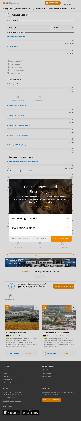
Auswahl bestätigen (19, 239)
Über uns (7, 370)
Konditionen (47, 370)
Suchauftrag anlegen (64, 286)
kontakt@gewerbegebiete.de (12, 401)
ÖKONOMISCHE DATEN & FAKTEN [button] (21, 157)
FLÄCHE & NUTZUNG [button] (16, 32)
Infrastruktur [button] (15, 80)
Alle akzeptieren (61, 239)
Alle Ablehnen (41, 239)
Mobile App (47, 373)
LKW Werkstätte (62, 247)
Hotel (40, 247)
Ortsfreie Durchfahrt (18, 100)
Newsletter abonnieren (51, 400)
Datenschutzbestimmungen (40, 206)
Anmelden (67, 2)
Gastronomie (18, 247)
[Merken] (37, 307)
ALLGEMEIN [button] (13, 20)
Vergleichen (14, 353)
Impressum (7, 376)
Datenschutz (8, 380)
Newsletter (47, 376)
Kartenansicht (10, 300)
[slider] (8, 40)
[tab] (40, 20)
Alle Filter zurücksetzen (40, 256)
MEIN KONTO (69, 4)
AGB (5, 373)
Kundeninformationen (11, 383)
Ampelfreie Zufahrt (40, 100)
